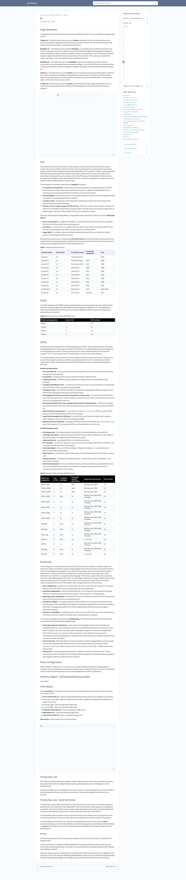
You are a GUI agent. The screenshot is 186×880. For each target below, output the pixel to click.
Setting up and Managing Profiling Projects (135, 117)
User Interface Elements (130, 100)
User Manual (43, 15)
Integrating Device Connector (131, 119)
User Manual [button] (32, 3)
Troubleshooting (128, 125)
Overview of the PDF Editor (131, 132)
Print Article (127, 153)
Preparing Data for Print (130, 105)
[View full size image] (77, 125)
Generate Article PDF (130, 149)
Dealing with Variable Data (130, 112)
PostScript (45, 562)
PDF (42, 162)
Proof (43, 834)
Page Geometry (48, 29)
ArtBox (111, 422)
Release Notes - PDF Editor (131, 139)
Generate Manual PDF (130, 144)
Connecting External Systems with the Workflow (134, 122)
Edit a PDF (126, 137)
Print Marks (46, 686)
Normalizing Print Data (129, 102)
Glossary (65, 15)
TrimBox (102, 422)
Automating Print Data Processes (132, 109)
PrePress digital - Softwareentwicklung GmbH (65, 677)
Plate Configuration (51, 662)
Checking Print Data (128, 107)
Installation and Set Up (129, 98)
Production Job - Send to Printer (57, 800)
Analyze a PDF (127, 135)
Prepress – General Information (133, 18)
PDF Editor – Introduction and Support (134, 130)
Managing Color (127, 114)
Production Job (48, 777)
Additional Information (55, 15)
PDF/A (43, 300)
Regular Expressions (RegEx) (132, 86)
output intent (89, 411)
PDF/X (43, 342)
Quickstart (126, 95)
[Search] (155, 3)
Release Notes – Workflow (130, 128)
